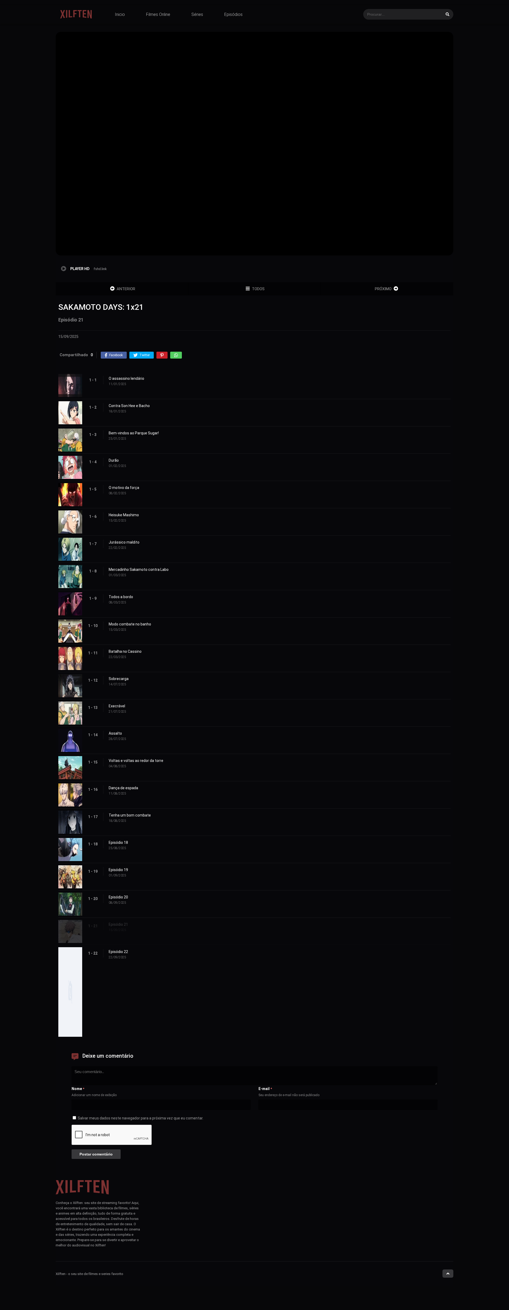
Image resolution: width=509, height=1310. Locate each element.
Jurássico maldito (124, 542)
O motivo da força (124, 488)
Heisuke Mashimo (124, 515)
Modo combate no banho (130, 624)
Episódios (233, 14)
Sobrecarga (119, 679)
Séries (197, 14)
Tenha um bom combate (130, 815)
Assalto (115, 733)
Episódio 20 (118, 897)
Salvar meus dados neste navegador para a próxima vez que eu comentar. (140, 1118)
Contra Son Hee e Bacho (129, 406)
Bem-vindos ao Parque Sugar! (134, 433)
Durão (114, 460)
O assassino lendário (126, 378)
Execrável (117, 706)
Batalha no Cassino (125, 651)
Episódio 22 (118, 952)
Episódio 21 (118, 924)
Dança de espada (123, 788)
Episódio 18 (118, 842)
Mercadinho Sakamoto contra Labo (139, 569)
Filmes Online (158, 14)
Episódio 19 (118, 870)
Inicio (120, 14)
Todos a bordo (121, 597)
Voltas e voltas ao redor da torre (136, 760)
